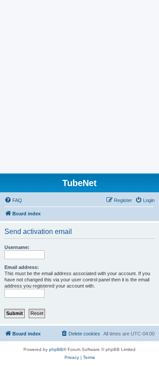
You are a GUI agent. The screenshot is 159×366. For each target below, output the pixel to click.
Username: (17, 247)
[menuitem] (13, 200)
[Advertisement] (79, 89)
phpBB (56, 349)
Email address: (21, 267)
